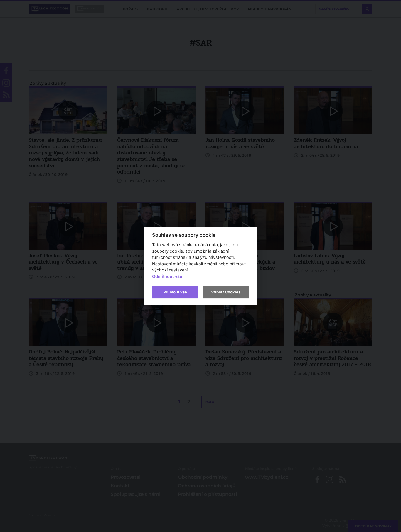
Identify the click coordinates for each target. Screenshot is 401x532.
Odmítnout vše (167, 276)
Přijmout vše (175, 292)
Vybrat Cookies (225, 292)
